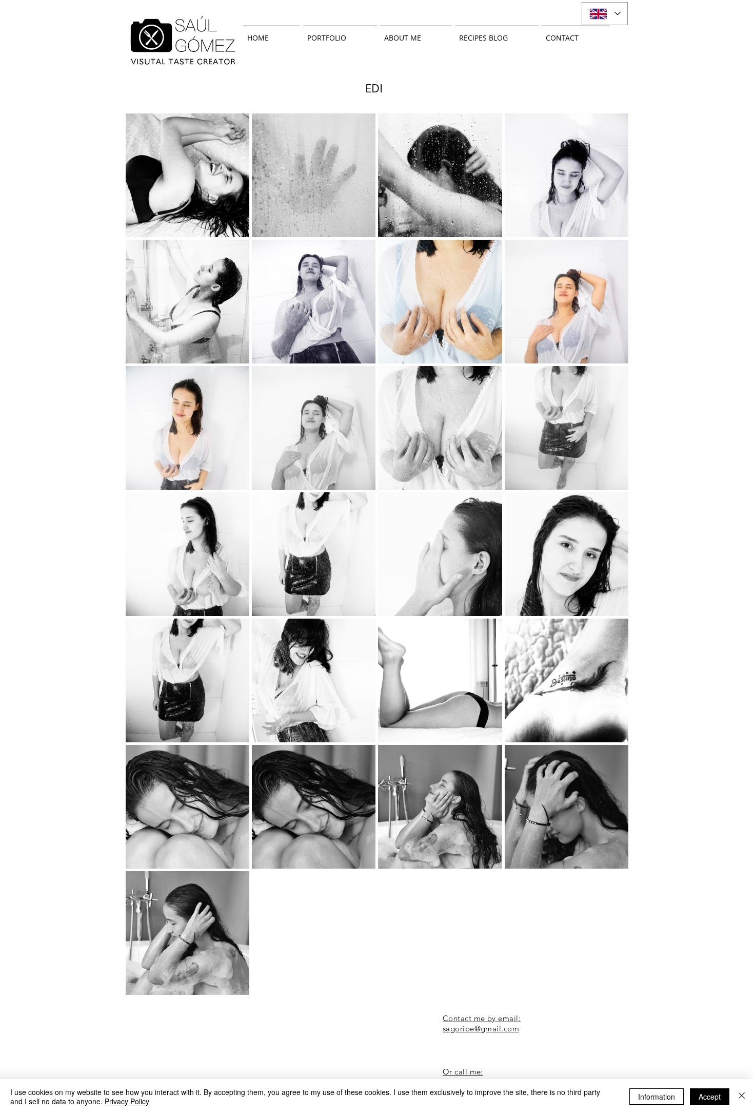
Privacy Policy (127, 1101)
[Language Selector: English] (605, 13)
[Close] (742, 1096)
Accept (710, 1096)
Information (656, 1096)
